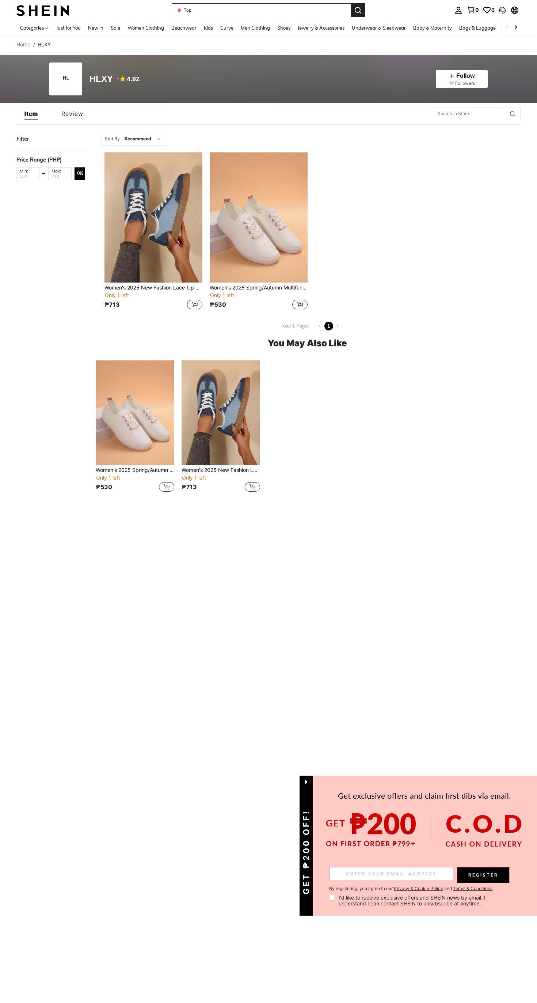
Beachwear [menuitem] (184, 28)
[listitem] (153, 231)
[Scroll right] (515, 27)
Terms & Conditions (472, 888)
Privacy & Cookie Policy (418, 888)
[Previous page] (320, 326)
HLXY (101, 79)
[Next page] (337, 326)
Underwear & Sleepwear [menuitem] (379, 28)
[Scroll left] (507, 27)
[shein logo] (42, 10)
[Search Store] (512, 113)
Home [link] (23, 45)
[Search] (358, 10)
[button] (502, 10)
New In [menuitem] (95, 28)
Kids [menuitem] (208, 28)
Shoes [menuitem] (283, 28)
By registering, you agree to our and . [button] (411, 888)
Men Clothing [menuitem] (255, 28)
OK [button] (80, 173)
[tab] (31, 113)
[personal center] (458, 10)
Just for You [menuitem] (68, 28)
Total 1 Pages (295, 326)
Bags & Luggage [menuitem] (477, 28)
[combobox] (134, 138)
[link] (472, 9)
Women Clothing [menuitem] (145, 28)
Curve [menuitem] (226, 28)
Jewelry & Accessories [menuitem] (321, 28)
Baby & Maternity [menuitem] (432, 28)
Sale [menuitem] (115, 28)
